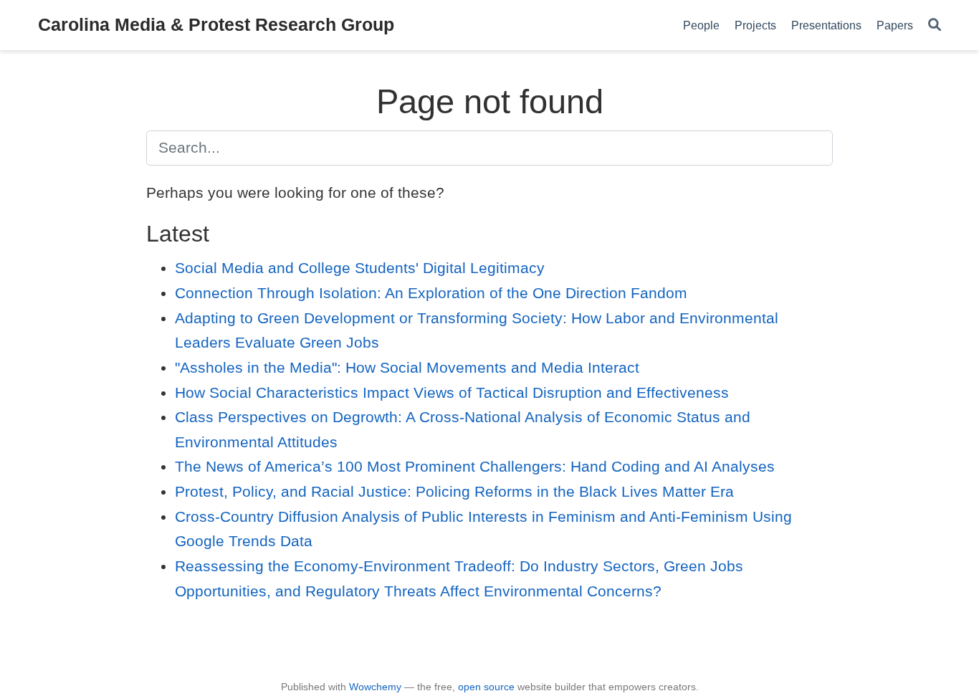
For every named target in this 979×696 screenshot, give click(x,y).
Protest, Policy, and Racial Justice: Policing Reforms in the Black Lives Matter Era (454, 491)
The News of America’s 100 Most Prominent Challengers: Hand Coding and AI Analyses (475, 466)
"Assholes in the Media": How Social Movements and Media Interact (407, 367)
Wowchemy (375, 686)
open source (486, 686)
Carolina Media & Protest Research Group (216, 24)
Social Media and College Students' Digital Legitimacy (360, 267)
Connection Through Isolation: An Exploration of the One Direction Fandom (431, 293)
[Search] (934, 25)
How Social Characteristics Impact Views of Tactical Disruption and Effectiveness (452, 392)
